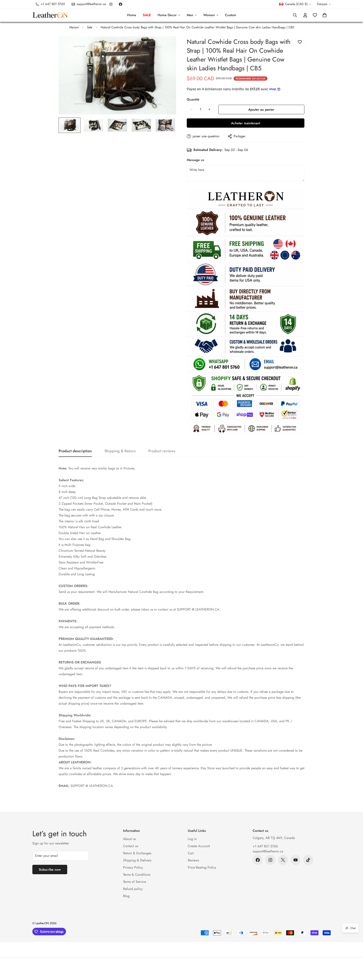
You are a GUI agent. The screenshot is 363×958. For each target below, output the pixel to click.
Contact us (130, 846)
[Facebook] (120, 4)
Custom (230, 15)
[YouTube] (296, 860)
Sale (89, 27)
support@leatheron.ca (268, 851)
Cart (191, 853)
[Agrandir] (167, 45)
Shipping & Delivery (137, 860)
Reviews (193, 860)
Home (131, 15)
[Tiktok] (308, 860)
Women (209, 15)
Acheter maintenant (245, 123)
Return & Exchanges (137, 853)
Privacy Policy (133, 867)
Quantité (193, 99)
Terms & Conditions (136, 874)
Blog (126, 896)
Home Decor (167, 15)
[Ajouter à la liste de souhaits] (299, 42)
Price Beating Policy (202, 867)
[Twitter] (283, 860)
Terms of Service (134, 881)
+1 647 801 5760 (265, 846)
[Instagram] (111, 4)
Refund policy (133, 888)
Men (190, 15)
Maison (74, 27)
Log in (192, 838)
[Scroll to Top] (355, 935)
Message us (195, 159)
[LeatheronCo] (50, 15)
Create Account (199, 846)
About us (129, 838)
